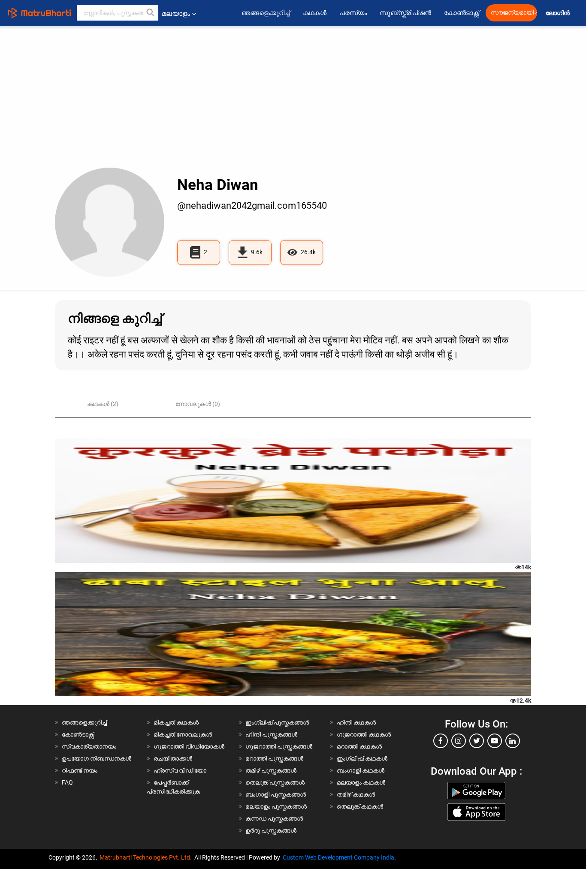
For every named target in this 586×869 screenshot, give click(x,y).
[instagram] (458, 741)
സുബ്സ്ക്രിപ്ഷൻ (405, 13)
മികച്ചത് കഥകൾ (176, 722)
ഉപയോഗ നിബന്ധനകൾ (96, 758)
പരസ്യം (353, 13)
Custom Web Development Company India (338, 857)
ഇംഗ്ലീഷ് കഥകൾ (362, 758)
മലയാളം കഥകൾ (361, 782)
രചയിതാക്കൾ (173, 758)
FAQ (67, 782)
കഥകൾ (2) (102, 403)
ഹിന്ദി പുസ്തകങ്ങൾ (271, 734)
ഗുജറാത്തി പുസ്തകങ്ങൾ (278, 746)
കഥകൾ (314, 13)
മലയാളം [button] (176, 13)
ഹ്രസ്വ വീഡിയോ (180, 770)
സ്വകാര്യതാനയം (89, 746)
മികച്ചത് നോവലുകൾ (183, 734)
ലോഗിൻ (558, 13)
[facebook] (440, 741)
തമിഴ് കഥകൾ (356, 794)
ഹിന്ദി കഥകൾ (356, 722)
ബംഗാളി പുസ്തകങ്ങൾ (275, 794)
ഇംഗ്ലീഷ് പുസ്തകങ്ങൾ (277, 722)
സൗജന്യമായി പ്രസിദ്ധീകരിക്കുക (514, 12)
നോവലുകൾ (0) (197, 403)
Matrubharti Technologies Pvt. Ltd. (147, 857)
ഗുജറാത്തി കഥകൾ (364, 734)
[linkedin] (512, 741)
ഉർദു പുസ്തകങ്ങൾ (270, 830)
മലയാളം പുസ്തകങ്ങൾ (276, 806)
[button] (150, 13)
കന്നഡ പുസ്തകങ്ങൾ (274, 818)
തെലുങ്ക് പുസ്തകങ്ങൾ (275, 782)
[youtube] (494, 741)
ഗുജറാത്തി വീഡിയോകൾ (189, 746)
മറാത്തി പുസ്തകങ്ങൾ (274, 758)
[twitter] (476, 741)
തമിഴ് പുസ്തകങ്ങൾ (270, 770)
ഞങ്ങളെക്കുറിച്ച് (266, 13)
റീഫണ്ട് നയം (79, 770)
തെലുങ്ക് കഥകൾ (360, 806)
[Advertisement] (293, 103)
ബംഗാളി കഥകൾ (360, 770)
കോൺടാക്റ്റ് (461, 13)
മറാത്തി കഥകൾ (359, 746)
